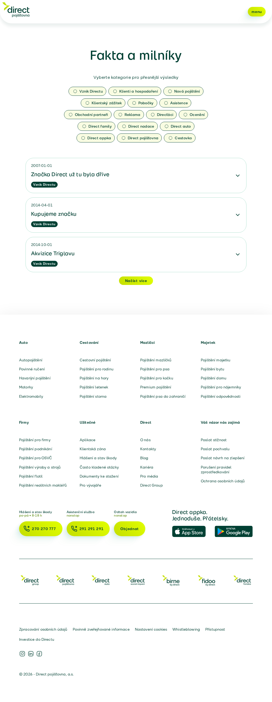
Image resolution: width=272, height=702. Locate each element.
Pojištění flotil (30, 476)
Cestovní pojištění (95, 360)
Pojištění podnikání (35, 449)
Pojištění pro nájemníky (221, 387)
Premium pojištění (155, 387)
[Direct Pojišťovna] (65, 580)
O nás (145, 440)
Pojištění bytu (212, 369)
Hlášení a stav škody (98, 458)
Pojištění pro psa (154, 369)
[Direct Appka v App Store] (191, 532)
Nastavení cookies (151, 629)
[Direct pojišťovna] (16, 9)
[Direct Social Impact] (136, 580)
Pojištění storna (93, 396)
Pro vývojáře (90, 485)
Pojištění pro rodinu (96, 369)
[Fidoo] (207, 580)
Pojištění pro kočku (156, 378)
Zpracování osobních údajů (43, 629)
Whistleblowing (186, 629)
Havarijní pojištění (34, 378)
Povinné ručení (32, 369)
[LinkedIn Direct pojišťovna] (31, 654)
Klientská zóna (93, 449)
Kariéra (146, 467)
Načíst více (136, 280)
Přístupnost (215, 629)
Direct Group (151, 485)
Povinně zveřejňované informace (101, 629)
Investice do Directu (36, 639)
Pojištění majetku (215, 360)
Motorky (26, 387)
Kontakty (148, 449)
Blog (144, 458)
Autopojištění (30, 360)
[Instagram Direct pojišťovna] (22, 654)
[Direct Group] (29, 580)
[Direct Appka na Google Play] (234, 532)
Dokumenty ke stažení (99, 476)
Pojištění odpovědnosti (220, 396)
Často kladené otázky (99, 467)
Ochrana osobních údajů (223, 481)
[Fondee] (242, 580)
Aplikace (87, 440)
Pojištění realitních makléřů (43, 485)
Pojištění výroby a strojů (40, 467)
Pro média (149, 476)
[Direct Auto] (100, 580)
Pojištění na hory (94, 378)
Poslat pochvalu (215, 449)
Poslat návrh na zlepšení (222, 458)
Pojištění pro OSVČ (35, 458)
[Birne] (171, 580)
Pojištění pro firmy (34, 440)
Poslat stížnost (214, 440)
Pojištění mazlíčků (156, 360)
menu (257, 11)
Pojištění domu (213, 378)
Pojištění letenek (94, 387)
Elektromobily (31, 396)
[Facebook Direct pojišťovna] (39, 654)
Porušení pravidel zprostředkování (216, 470)
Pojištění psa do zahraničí (163, 396)
